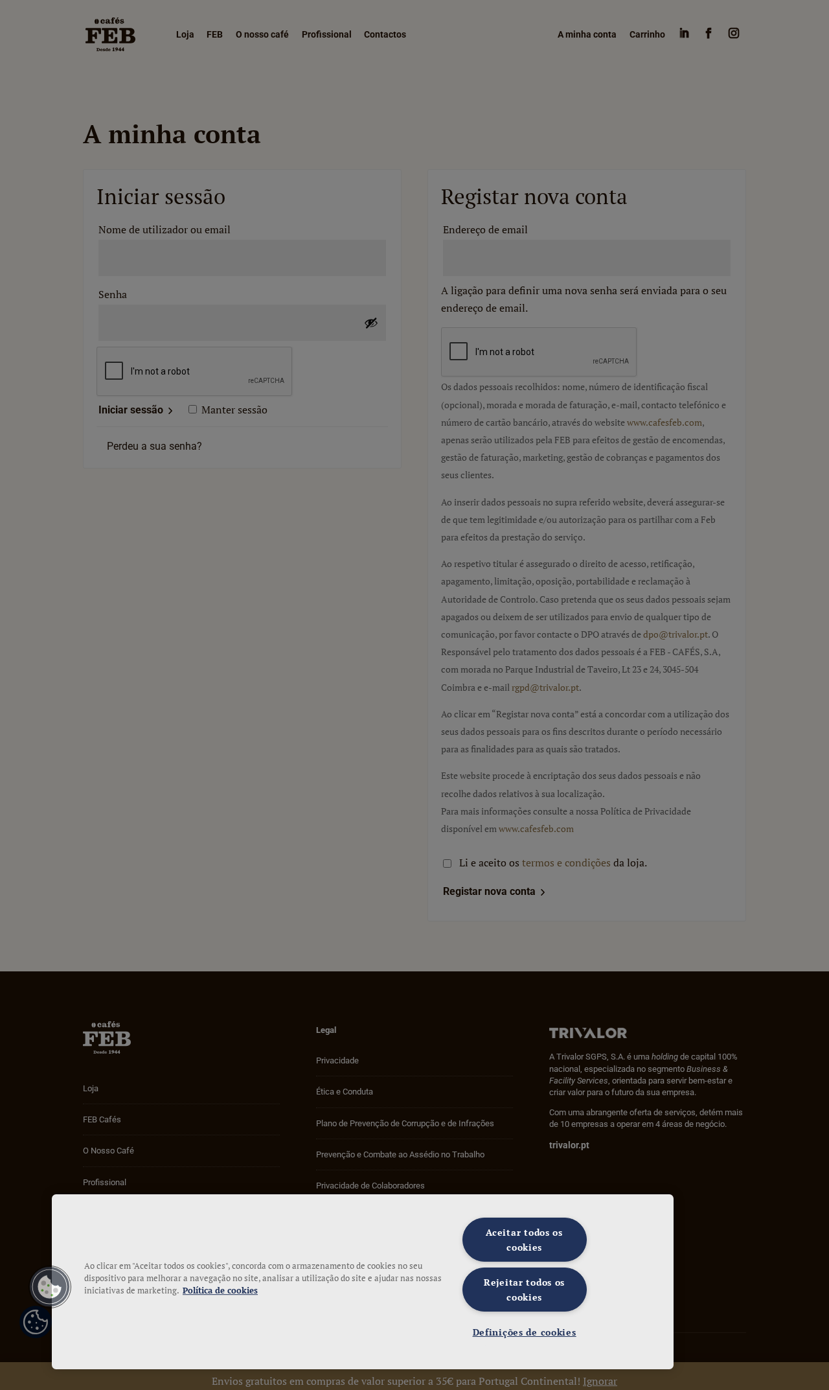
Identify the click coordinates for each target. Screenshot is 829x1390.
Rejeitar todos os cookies (524, 1289)
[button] (50, 1287)
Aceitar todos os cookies (524, 1239)
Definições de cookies (524, 1332)
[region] (363, 1281)
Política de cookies (220, 1290)
